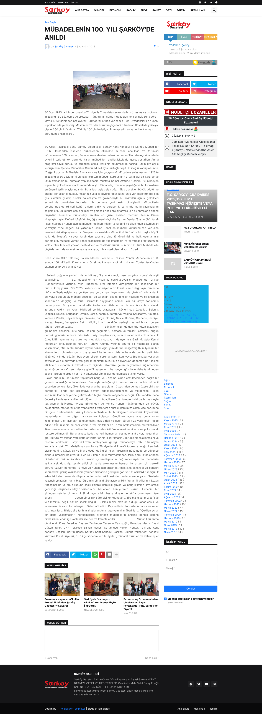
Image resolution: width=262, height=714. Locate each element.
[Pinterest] (102, 555)
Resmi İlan (198, 10)
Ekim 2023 (170, 451)
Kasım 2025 (171, 420)
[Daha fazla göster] (116, 555)
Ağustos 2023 (172, 455)
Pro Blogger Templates (72, 708)
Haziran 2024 (172, 437)
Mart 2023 (170, 472)
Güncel (99, 10)
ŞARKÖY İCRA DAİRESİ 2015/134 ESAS (197, 261)
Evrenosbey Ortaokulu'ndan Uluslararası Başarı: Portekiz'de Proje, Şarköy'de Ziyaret (141, 604)
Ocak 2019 (171, 525)
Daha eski (151, 657)
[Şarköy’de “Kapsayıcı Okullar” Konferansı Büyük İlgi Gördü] (101, 584)
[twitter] (205, 2)
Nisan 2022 (171, 511)
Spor (144, 10)
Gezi (169, 10)
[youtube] (211, 2)
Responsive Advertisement (190, 350)
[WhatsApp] (95, 555)
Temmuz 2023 (172, 458)
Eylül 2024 (170, 430)
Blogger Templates (99, 708)
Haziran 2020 (172, 518)
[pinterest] (216, 2)
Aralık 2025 (171, 416)
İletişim (74, 2)
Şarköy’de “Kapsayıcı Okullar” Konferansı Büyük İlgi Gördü (100, 602)
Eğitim (181, 10)
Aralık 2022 (171, 483)
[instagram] (214, 684)
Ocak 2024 (171, 444)
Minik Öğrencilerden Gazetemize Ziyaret (196, 245)
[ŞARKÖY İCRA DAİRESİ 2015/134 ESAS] (172, 264)
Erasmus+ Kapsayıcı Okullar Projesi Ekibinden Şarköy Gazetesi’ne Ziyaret (62, 602)
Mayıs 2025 (171, 423)
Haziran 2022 (172, 504)
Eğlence (168, 383)
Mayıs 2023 (171, 465)
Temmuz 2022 (172, 500)
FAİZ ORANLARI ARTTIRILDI (200, 227)
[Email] (109, 555)
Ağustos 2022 (172, 497)
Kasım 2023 (171, 448)
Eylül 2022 (170, 493)
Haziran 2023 (172, 462)
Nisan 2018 (171, 532)
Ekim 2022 (170, 490)
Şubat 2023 (171, 476)
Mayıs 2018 (171, 528)
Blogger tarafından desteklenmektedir (191, 598)
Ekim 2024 (170, 427)
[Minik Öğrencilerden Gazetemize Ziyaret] (172, 248)
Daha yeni (52, 657)
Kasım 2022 (171, 486)
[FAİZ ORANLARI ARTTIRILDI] (172, 232)
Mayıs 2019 (171, 521)
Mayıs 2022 (171, 507)
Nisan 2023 (171, 469)
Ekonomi (115, 10)
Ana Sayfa (50, 2)
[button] (214, 10)
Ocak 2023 (171, 479)
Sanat (156, 10)
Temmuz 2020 (172, 514)
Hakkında (63, 2)
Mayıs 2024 (171, 441)
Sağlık (131, 10)
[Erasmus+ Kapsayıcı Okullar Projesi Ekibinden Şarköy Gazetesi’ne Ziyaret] (62, 584)
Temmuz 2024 (172, 434)
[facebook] (200, 2)
